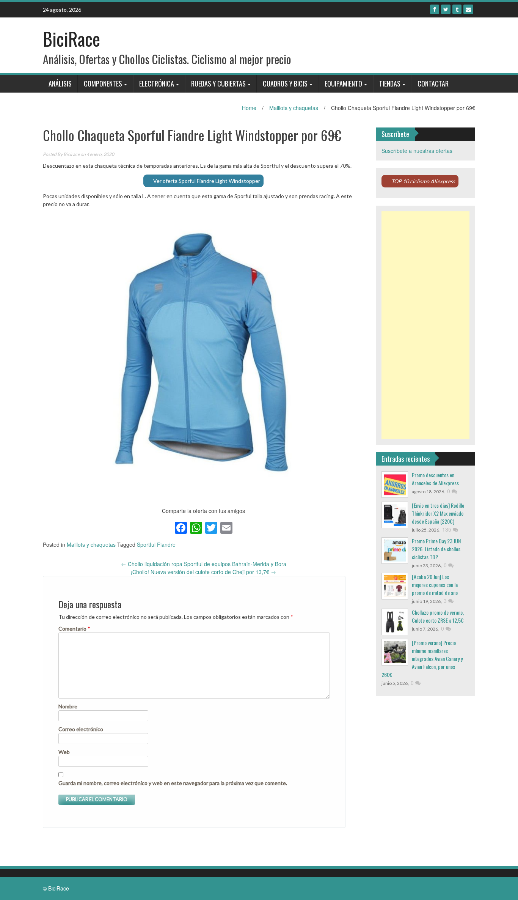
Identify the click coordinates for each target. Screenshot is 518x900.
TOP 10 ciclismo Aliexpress (423, 181)
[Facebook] (434, 9)
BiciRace (71, 38)
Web (64, 752)
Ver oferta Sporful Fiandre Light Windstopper (206, 181)
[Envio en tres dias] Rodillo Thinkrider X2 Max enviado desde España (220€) (438, 513)
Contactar (433, 83)
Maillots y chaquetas (293, 108)
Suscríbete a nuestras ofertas (416, 150)
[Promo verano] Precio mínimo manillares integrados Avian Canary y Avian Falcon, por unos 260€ (422, 658)
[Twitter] (446, 9)
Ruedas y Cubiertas (218, 83)
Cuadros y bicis (285, 83)
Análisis (60, 83)
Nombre (67, 706)
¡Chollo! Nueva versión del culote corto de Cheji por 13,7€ (203, 572)
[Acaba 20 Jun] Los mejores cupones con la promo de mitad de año (435, 584)
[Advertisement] (425, 325)
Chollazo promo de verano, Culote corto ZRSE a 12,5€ (438, 616)
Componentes (103, 83)
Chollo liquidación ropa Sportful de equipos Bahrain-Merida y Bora (203, 564)
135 (447, 529)
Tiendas (389, 83)
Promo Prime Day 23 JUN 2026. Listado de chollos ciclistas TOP (436, 549)
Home (249, 108)
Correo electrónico (80, 729)
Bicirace (71, 154)
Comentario (74, 628)
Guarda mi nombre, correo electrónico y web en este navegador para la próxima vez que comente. (172, 783)
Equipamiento (343, 83)
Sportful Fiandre (156, 544)
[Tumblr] (456, 9)
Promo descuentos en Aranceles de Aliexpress (435, 479)
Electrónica (156, 83)
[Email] (468, 9)
